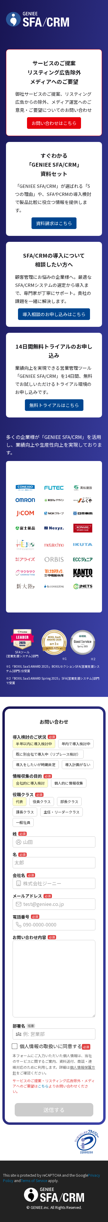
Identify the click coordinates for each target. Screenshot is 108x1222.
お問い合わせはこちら (54, 123)
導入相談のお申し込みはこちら (54, 314)
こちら (43, 1085)
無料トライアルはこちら (54, 405)
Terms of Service (34, 1180)
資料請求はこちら (54, 223)
